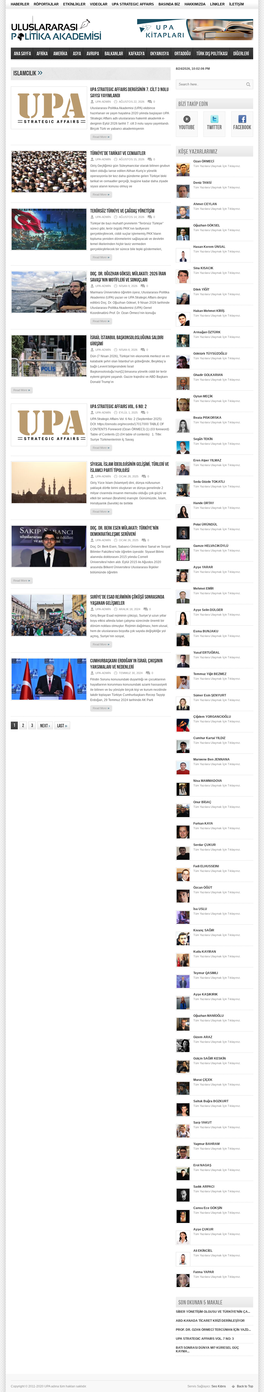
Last (62, 726)
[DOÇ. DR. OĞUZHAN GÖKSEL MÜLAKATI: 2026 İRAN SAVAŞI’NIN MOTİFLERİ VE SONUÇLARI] (49, 315)
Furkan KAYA (203, 823)
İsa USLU (200, 909)
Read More (101, 137)
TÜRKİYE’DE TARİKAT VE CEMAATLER (117, 153)
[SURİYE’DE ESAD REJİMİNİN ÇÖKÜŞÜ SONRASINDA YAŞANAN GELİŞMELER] (49, 638)
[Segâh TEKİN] (183, 454)
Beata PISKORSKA (207, 417)
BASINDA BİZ (169, 4)
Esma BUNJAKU (205, 631)
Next (45, 726)
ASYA (77, 54)
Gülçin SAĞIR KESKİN (209, 1058)
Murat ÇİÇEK (202, 1080)
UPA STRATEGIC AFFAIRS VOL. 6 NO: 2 (118, 407)
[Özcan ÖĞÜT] (183, 902)
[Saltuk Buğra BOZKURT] (183, 1116)
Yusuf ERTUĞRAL (206, 652)
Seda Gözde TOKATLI (209, 482)
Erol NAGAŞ (202, 1165)
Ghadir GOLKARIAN (208, 375)
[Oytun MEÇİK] (183, 411)
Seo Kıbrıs (218, 1386)
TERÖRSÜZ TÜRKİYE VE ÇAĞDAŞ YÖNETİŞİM (122, 211)
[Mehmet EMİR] (183, 603)
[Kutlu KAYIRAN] (183, 966)
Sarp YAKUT (202, 1122)
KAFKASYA (137, 54)
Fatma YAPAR (203, 1272)
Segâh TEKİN (203, 439)
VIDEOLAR (98, 4)
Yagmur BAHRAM (206, 1144)
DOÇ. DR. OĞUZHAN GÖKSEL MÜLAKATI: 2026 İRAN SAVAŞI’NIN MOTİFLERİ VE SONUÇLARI (128, 277)
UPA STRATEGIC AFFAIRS (133, 4)
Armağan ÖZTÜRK (207, 332)
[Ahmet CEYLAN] (183, 219)
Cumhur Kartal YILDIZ (209, 738)
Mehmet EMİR (203, 588)
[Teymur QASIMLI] (183, 988)
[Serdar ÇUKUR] (183, 859)
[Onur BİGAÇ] (183, 817)
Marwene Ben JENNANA (211, 759)
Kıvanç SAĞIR (203, 930)
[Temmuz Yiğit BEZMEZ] (183, 688)
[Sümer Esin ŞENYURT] (183, 710)
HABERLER (20, 4)
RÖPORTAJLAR (46, 4)
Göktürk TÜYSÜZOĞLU (210, 353)
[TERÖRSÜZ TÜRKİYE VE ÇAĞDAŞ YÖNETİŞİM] (49, 252)
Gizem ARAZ (202, 1037)
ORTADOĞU (183, 54)
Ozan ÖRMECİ (203, 161)
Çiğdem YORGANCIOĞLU (212, 717)
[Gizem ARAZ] (183, 1052)
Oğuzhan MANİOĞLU (208, 1016)
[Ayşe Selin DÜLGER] (183, 624)
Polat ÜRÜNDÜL (205, 524)
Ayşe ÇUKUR (203, 1229)
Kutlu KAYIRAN (204, 951)
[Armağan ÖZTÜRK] (183, 347)
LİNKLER (217, 4)
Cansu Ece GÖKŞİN (207, 1208)
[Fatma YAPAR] (183, 1287)
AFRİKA (42, 54)
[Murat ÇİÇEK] (183, 1094)
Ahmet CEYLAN (205, 204)
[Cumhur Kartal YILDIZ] (183, 753)
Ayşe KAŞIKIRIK (205, 994)
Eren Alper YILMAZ (207, 460)
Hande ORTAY (203, 503)
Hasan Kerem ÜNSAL (209, 247)
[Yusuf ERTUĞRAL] (183, 667)
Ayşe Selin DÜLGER (208, 610)
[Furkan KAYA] (183, 838)
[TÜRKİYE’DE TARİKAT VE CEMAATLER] (49, 194)
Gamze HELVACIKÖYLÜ (210, 546)
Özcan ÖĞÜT (202, 887)
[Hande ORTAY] (183, 518)
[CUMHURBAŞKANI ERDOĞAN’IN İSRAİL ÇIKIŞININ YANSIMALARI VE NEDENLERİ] (49, 702)
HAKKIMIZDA (195, 4)
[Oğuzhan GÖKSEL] (183, 240)
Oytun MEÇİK (203, 396)
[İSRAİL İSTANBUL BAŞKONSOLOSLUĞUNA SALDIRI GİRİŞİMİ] (49, 379)
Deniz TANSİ (202, 183)
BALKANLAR (114, 54)
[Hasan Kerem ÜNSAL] (183, 261)
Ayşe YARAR (203, 567)
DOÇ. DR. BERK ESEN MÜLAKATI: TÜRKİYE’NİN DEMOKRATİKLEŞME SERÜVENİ (124, 531)
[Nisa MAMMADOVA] (183, 795)
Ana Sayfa (22, 54)
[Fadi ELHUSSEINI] (183, 881)
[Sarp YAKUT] (183, 1137)
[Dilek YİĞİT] (183, 304)
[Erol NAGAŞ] (183, 1180)
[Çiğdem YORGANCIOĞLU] (183, 731)
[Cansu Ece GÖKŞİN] (183, 1222)
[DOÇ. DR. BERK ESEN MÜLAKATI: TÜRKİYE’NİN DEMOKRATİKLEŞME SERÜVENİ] (49, 569)
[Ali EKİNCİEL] (183, 1265)
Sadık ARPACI (203, 1186)
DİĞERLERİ (241, 54)
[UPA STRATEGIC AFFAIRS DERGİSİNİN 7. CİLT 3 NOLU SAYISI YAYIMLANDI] (49, 131)
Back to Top (245, 1386)
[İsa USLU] (183, 923)
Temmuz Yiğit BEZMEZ (209, 674)
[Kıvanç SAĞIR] (183, 945)
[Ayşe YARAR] (183, 582)
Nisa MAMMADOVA (207, 781)
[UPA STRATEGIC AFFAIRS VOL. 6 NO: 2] (49, 448)
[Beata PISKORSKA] (183, 432)
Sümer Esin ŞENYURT (209, 695)
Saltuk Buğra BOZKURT (210, 1101)
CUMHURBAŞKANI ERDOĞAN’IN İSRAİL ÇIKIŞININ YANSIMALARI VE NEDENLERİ (126, 664)
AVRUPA (93, 54)
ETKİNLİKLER (74, 4)
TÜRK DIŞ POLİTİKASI (212, 54)
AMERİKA (60, 54)
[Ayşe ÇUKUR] (183, 1244)
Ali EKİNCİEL (202, 1251)
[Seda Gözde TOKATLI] (183, 496)
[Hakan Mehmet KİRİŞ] (183, 325)
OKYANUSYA (159, 54)
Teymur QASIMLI (205, 973)
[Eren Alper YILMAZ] (183, 475)
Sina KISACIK (203, 268)
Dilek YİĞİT (201, 289)
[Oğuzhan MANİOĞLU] (183, 1030)
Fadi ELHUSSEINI (206, 866)
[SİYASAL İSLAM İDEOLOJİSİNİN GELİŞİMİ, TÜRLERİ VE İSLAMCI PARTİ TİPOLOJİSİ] (49, 505)
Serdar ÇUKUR (204, 845)
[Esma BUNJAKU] (183, 646)
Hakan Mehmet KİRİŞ (209, 311)
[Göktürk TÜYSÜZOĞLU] (183, 368)
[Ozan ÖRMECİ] (183, 176)
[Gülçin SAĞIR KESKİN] (183, 1073)
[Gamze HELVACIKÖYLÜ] (183, 560)
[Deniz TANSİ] (183, 197)
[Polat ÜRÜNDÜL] (183, 539)
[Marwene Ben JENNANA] (183, 774)
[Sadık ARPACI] (183, 1201)
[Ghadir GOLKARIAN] (183, 389)
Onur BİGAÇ (202, 802)
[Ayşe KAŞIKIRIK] (183, 1009)
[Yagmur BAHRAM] (183, 1158)
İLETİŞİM (236, 4)
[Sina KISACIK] (183, 283)
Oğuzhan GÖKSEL (206, 225)
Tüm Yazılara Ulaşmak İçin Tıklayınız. (217, 166)
